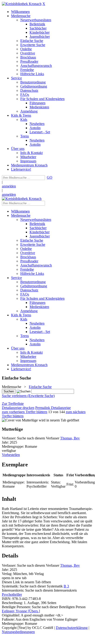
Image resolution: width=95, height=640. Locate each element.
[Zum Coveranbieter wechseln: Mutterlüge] (20, 420)
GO (49, 177)
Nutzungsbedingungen (18, 632)
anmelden (9, 186)
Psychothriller (12, 594)
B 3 (66, 586)
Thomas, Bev (70, 438)
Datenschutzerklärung (72, 628)
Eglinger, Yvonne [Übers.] (21, 611)
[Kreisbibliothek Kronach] (22, 4)
